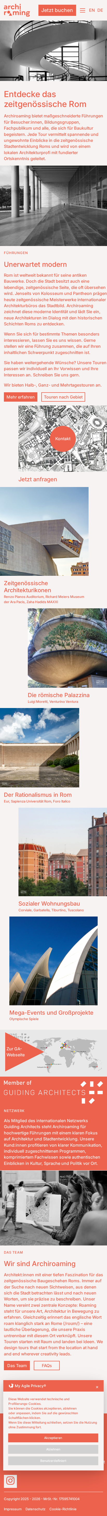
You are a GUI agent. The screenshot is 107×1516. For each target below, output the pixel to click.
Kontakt (62, 438)
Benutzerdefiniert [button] (53, 1461)
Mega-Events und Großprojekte (51, 1012)
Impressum (13, 1509)
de (100, 10)
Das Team (17, 1365)
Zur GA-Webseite (15, 1051)
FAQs (47, 1365)
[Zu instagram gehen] (10, 1481)
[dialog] (53, 1425)
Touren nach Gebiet (63, 397)
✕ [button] (97, 1387)
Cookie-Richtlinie (63, 1509)
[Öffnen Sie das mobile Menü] (82, 10)
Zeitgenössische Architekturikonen (27, 587)
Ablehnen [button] (53, 1449)
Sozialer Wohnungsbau (49, 903)
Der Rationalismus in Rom (38, 794)
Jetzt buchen (57, 10)
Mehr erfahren (20, 397)
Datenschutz (35, 1509)
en (92, 10)
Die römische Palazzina (59, 695)
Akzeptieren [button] (53, 1438)
